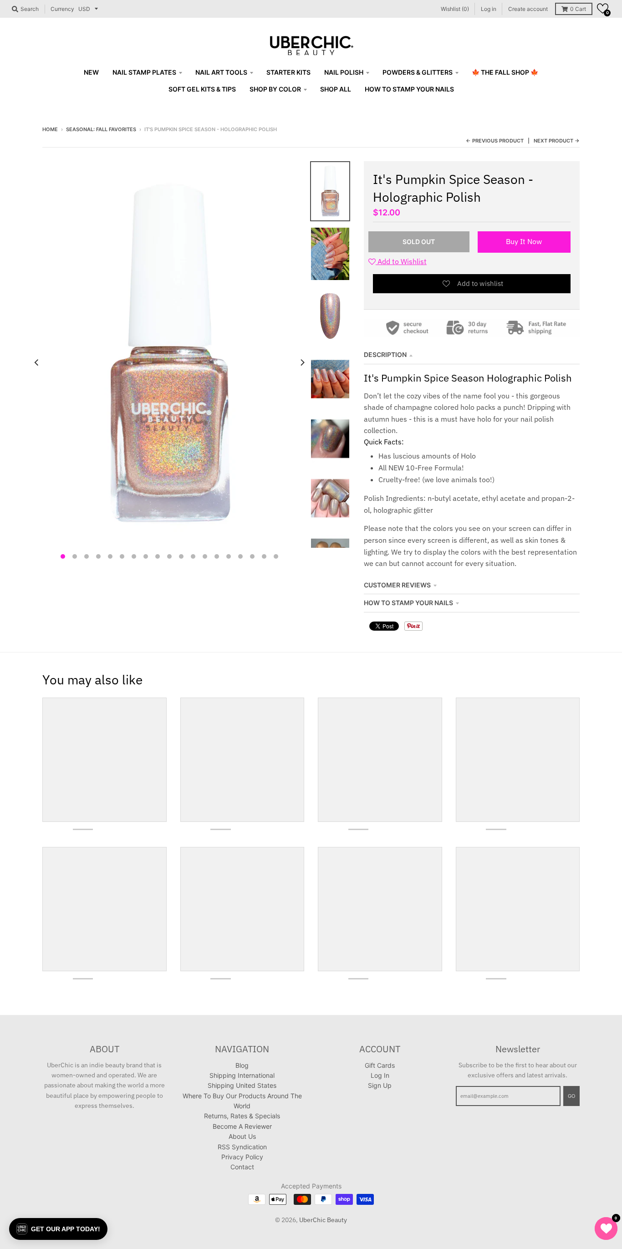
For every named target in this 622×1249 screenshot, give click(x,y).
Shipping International (242, 1075)
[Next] (301, 362)
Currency (62, 8)
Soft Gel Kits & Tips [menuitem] (202, 89)
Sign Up (380, 1085)
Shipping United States (242, 1085)
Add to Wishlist (401, 261)
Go (571, 1096)
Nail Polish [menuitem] (343, 72)
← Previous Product (495, 141)
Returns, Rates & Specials (242, 1116)
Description (385, 354)
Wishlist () (455, 8)
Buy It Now (524, 241)
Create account (528, 8)
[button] (602, 8)
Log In (380, 1075)
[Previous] (36, 362)
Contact (242, 1167)
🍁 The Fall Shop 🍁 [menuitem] (505, 72)
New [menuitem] (91, 72)
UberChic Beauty (323, 1220)
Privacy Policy (242, 1157)
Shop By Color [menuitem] (275, 89)
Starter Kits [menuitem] (288, 72)
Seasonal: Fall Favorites (101, 129)
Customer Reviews (397, 585)
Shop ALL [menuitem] (335, 89)
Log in (488, 8)
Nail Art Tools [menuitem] (221, 72)
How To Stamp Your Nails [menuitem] (409, 89)
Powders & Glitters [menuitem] (417, 72)
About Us (242, 1136)
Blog (242, 1065)
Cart (578, 8)
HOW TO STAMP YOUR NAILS (408, 603)
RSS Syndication (242, 1147)
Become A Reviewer (242, 1126)
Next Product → (557, 141)
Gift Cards (380, 1065)
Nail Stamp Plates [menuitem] (144, 72)
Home (50, 129)
